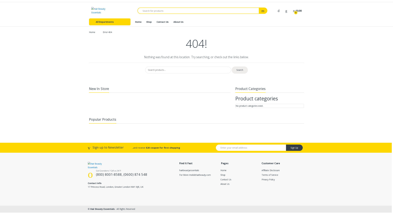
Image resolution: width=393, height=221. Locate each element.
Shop (149, 21)
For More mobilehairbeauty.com (195, 174)
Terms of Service (270, 174)
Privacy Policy (268, 179)
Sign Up (294, 147)
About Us (178, 21)
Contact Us (163, 21)
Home (138, 21)
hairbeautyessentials (189, 170)
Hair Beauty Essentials (102, 208)
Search (239, 69)
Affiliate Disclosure (271, 170)
